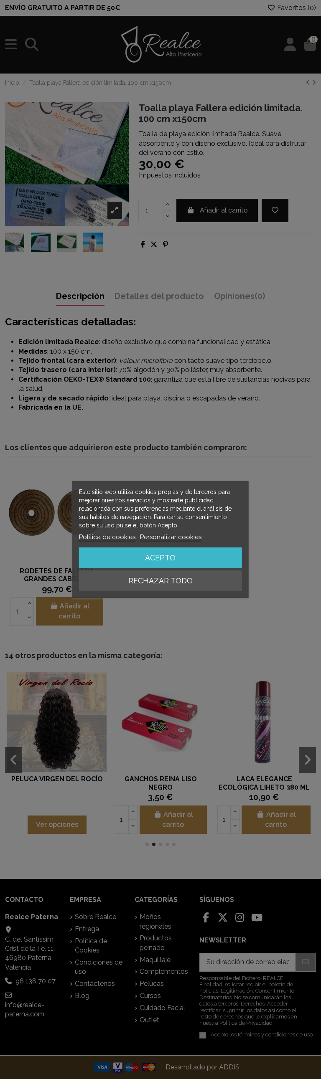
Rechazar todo (160, 580)
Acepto (160, 557)
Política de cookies (107, 537)
